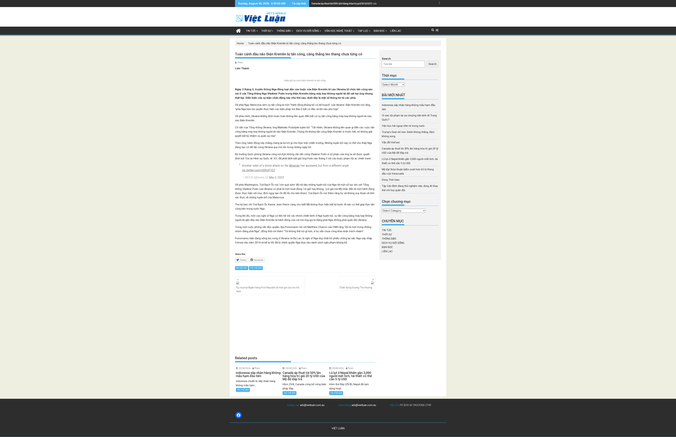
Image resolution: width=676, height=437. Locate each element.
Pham (240, 62)
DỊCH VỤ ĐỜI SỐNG (307, 30)
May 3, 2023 (276, 177)
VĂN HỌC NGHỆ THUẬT (338, 30)
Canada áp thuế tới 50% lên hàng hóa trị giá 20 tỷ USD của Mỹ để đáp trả (352, 3)
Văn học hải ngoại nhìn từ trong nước (403, 125)
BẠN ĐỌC (379, 30)
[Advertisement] (305, 325)
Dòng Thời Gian (390, 179)
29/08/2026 (244, 368)
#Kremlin (294, 165)
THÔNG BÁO (284, 30)
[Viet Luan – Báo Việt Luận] (238, 30)
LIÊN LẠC (395, 30)
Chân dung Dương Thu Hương (355, 287)
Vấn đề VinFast (391, 142)
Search (386, 58)
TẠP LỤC (363, 30)
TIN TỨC (251, 30)
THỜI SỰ (266, 30)
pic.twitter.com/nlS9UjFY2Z (258, 170)
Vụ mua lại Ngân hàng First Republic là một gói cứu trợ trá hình (267, 289)
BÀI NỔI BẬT (241, 268)
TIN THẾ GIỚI (256, 268)
